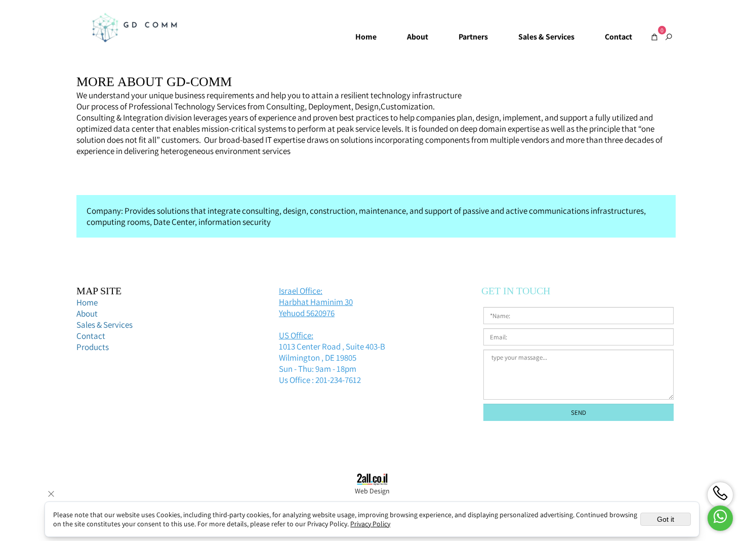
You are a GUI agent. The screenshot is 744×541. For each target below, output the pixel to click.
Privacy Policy (370, 523)
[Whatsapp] (720, 518)
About (417, 36)
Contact (618, 36)
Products (93, 347)
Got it (665, 519)
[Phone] (720, 495)
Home (366, 36)
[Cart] (654, 37)
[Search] (669, 37)
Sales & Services (546, 36)
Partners (473, 36)
